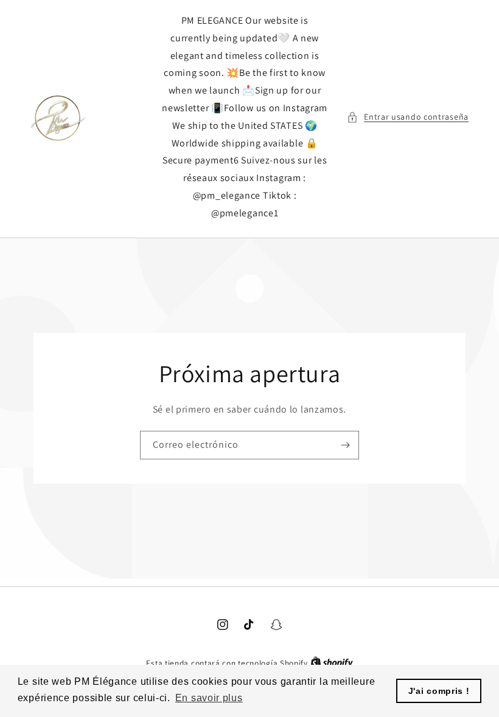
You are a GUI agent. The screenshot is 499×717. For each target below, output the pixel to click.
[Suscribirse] (345, 444)
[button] (408, 117)
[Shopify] (331, 663)
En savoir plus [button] (209, 698)
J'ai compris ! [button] (439, 691)
